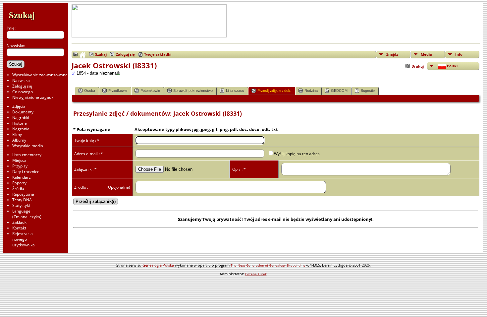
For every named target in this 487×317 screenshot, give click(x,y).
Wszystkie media (27, 146)
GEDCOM (339, 91)
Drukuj (417, 66)
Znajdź (392, 54)
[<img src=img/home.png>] (79, 54)
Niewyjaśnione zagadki (33, 97)
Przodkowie (117, 91)
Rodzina (311, 91)
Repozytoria (23, 194)
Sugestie (368, 91)
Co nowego (22, 92)
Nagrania (20, 129)
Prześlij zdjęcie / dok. (274, 91)
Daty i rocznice (25, 171)
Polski (452, 65)
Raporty (19, 183)
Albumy (19, 140)
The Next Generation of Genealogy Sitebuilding (268, 265)
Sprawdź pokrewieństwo (193, 91)
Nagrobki (20, 117)
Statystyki (21, 205)
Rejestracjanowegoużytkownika (23, 239)
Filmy (17, 134)
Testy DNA (22, 200)
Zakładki (19, 222)
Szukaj (22, 14)
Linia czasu (235, 91)
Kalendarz (21, 177)
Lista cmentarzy (26, 155)
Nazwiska (21, 80)
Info (458, 54)
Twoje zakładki (157, 54)
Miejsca (19, 160)
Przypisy (19, 166)
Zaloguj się (22, 86)
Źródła (18, 188)
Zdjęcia (19, 106)
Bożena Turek (256, 274)
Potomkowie (150, 91)
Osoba (89, 91)
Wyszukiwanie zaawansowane (40, 75)
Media (426, 54)
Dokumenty (22, 112)
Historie (19, 123)
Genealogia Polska (158, 265)
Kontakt (19, 228)
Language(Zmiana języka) (26, 214)
